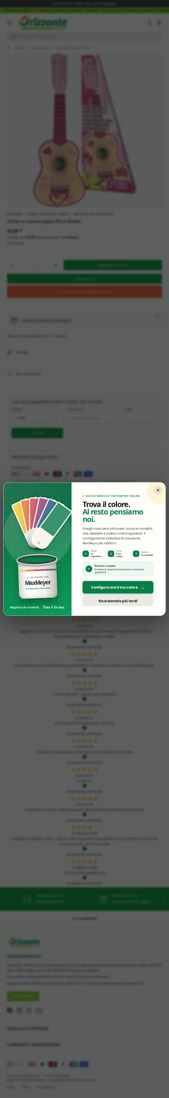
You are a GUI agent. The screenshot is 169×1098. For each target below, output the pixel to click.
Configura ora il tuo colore (118, 587)
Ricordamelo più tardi (118, 600)
